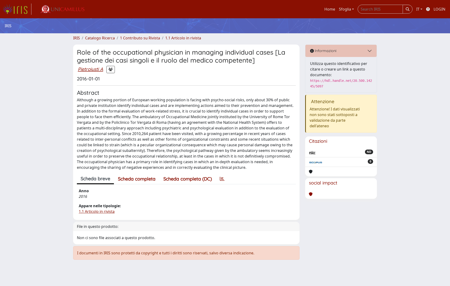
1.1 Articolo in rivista (183, 38)
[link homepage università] (62, 9)
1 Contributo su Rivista (140, 38)
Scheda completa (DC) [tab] (187, 179)
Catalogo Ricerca (100, 38)
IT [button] (418, 9)
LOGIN (439, 9)
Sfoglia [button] (345, 9)
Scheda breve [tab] (95, 178)
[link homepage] (17, 9)
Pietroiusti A (90, 69)
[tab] (222, 179)
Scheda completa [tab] (136, 179)
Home (329, 9)
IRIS (76, 38)
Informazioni (325, 50)
